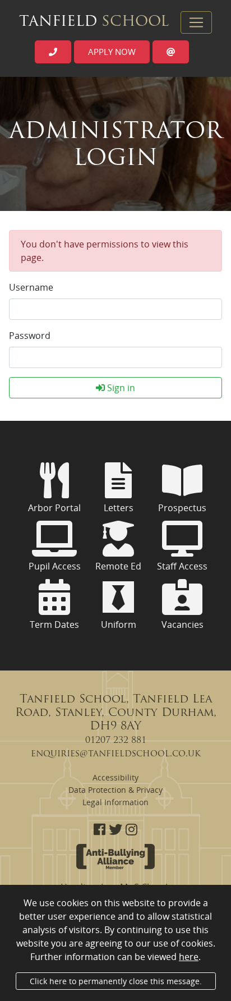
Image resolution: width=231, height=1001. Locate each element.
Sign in (120, 388)
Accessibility (115, 777)
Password (29, 335)
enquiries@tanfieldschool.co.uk (116, 754)
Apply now (112, 51)
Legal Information (115, 802)
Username (31, 287)
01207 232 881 (115, 740)
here (188, 957)
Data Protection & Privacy (115, 789)
